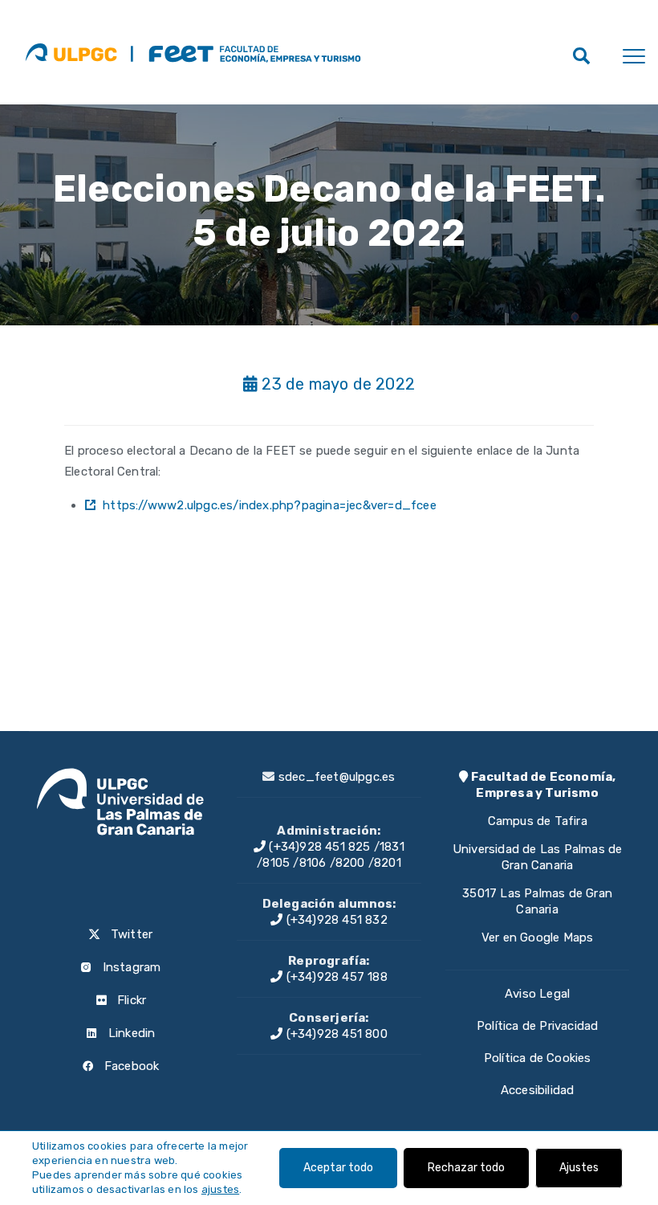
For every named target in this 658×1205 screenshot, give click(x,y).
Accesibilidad (538, 1090)
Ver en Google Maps (537, 937)
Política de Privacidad (537, 1026)
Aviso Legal (537, 993)
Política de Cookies (537, 1058)
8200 (350, 863)
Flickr (130, 1000)
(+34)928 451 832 (334, 920)
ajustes (220, 1189)
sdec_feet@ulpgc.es (337, 777)
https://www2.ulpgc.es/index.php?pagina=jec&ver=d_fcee (270, 505)
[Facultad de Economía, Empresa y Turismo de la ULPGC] (245, 52)
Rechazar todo (466, 1167)
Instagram (129, 967)
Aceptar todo (338, 1167)
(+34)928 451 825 (318, 846)
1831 (392, 846)
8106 (313, 863)
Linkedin (130, 1033)
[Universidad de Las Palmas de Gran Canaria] (71, 52)
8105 (276, 863)
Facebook (130, 1066)
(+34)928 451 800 (334, 1034)
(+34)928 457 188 (334, 977)
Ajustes (579, 1167)
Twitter (130, 934)
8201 (387, 863)
